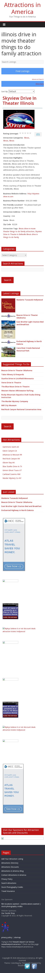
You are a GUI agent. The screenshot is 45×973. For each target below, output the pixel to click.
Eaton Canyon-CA (10, 451)
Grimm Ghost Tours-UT (12, 470)
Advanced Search (38, 79)
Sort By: (4, 91)
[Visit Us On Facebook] (34, 964)
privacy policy (6, 937)
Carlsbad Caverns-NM (11, 474)
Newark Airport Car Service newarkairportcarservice (17, 943)
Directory (40, 84)
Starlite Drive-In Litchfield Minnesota (17, 378)
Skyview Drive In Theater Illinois (19, 100)
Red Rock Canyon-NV (11, 458)
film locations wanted (10, 904)
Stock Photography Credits (12, 887)
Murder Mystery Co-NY (12, 478)
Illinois (26, 138)
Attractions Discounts (10, 867)
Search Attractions (8, 883)
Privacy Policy (6, 879)
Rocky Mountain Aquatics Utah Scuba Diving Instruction (20, 396)
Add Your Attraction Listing (12, 859)
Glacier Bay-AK (9, 462)
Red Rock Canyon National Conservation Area (21, 409)
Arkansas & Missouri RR (12, 454)
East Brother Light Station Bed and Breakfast (30, 323)
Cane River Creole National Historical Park (28, 349)
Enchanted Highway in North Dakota (29, 342)
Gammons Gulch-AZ (11, 447)
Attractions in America (22, 8)
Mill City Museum (8, 405)
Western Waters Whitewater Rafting (17, 390)
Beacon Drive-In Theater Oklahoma (27, 316)
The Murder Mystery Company (14, 401)
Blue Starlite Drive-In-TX (12, 466)
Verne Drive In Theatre (11, 382)
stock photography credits (11, 906)
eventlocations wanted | (31, 904)
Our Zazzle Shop (8, 913)
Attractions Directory (9, 863)
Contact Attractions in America (13, 875)
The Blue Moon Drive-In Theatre (15, 386)
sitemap (17, 937)
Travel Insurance (8, 891)
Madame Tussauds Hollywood (29, 300)
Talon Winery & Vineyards (12, 374)
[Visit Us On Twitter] (27, 964)
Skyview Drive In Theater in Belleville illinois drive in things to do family (22, 234)
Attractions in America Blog (12, 871)
